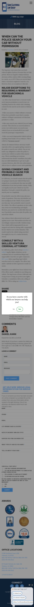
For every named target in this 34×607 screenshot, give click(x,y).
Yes (19, 309)
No (14, 309)
